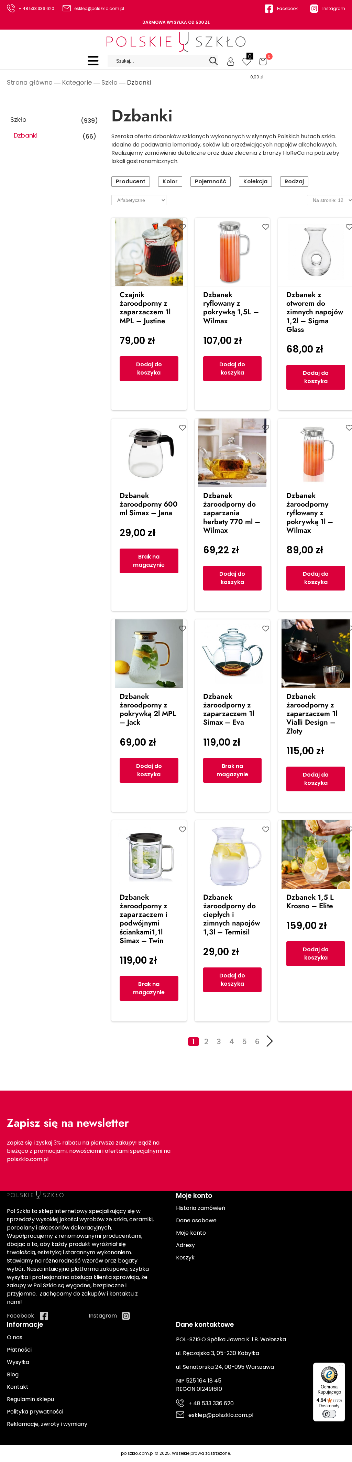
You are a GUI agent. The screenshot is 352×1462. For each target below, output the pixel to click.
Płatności (19, 1350)
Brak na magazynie (149, 561)
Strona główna (30, 82)
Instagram (333, 8)
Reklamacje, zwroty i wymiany (47, 1424)
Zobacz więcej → (42, 344)
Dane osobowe (196, 1220)
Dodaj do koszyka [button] (149, 368)
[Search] (213, 61)
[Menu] (341, 1367)
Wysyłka (18, 1362)
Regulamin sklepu (30, 1399)
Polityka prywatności (35, 1412)
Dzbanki (25, 135)
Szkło (109, 82)
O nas (14, 1337)
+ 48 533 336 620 (36, 8)
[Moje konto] (231, 61)
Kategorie (77, 82)
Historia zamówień (200, 1208)
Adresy (185, 1245)
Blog (13, 1374)
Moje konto (191, 1233)
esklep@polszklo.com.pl (99, 8)
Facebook (287, 8)
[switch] (329, 1414)
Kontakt (18, 1387)
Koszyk (185, 1257)
